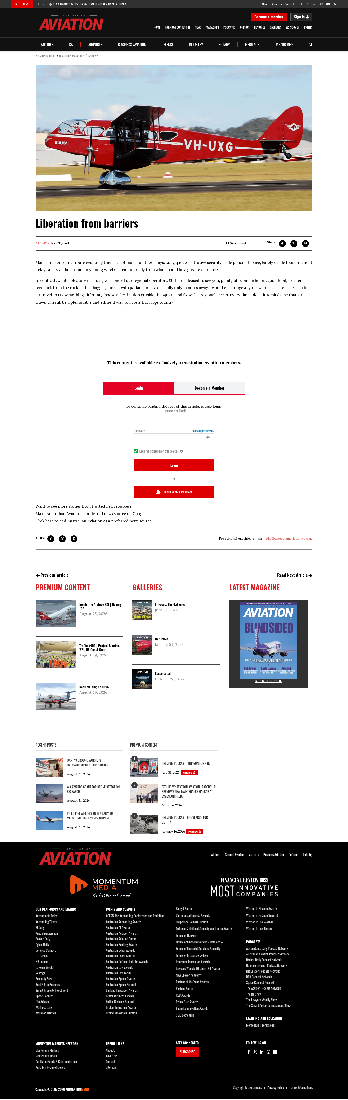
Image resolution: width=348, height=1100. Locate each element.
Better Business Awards (120, 995)
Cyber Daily (42, 944)
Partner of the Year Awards (192, 981)
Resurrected (163, 673)
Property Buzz (44, 978)
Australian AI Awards (118, 927)
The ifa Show (253, 993)
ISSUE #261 (94, 56)
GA (71, 44)
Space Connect (44, 995)
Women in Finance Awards (261, 908)
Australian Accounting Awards (123, 921)
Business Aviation (132, 44)
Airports (95, 44)
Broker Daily (43, 938)
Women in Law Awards (259, 921)
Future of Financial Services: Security (198, 948)
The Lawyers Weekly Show (261, 999)
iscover (294, 27)
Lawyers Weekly (45, 967)
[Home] (75, 856)
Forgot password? (203, 431)
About (265, 4)
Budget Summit (185, 908)
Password (139, 431)
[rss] (335, 4)
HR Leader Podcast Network (263, 971)
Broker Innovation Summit (121, 1012)
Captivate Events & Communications (57, 1061)
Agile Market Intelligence (50, 1067)
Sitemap (111, 1067)
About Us (111, 1050)
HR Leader (42, 961)
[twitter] (308, 4)
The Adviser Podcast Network (263, 988)
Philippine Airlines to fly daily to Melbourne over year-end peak (90, 815)
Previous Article (54, 575)
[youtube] (328, 4)
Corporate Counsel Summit (192, 921)
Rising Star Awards (187, 1001)
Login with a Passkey (178, 491)
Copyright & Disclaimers (247, 1087)
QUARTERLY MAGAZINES (71, 56)
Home (157, 27)
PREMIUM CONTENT (46, 56)
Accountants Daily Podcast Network (267, 948)
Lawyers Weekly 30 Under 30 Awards (198, 968)
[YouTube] (275, 1052)
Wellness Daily (44, 1007)
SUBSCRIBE (187, 1051)
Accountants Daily (46, 915)
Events (308, 27)
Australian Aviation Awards (122, 933)
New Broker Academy (188, 975)
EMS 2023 (161, 638)
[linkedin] (315, 4)
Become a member (268, 17)
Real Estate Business (48, 984)
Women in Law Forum (259, 928)
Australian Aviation (47, 933)
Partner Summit (185, 988)
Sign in (299, 17)
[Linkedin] (261, 1052)
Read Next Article (292, 575)
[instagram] (321, 4)
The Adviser (42, 1001)
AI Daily (40, 927)
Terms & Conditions (301, 1087)
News (198, 27)
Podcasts (229, 27)
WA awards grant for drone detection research (93, 789)
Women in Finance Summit (262, 915)
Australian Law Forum (119, 972)
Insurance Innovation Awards (193, 961)
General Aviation (234, 854)
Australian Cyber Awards (120, 950)
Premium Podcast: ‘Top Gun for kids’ (186, 763)
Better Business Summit (120, 1001)
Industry (196, 44)
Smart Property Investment (52, 990)
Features (259, 27)
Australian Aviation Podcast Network (267, 953)
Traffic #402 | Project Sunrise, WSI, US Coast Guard (99, 647)
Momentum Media (46, 1055)
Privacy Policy (275, 1087)
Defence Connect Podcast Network (266, 965)
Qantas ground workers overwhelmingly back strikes (87, 4)
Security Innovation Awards (192, 1008)
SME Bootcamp (185, 1015)
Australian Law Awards (119, 967)
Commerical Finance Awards (193, 915)
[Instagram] (268, 1052)
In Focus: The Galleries (170, 604)
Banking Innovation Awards (122, 990)
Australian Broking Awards (121, 944)
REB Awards (183, 995)
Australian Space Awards (120, 978)
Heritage (252, 44)
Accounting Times (46, 921)
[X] (255, 1052)
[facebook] (301, 4)
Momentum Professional (260, 1025)
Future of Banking (186, 935)
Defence (167, 44)
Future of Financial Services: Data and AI (199, 941)
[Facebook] (248, 1052)
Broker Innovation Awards (121, 1007)
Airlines (47, 44)
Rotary (224, 44)
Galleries (275, 27)
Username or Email (174, 410)
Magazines (212, 27)
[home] (71, 22)
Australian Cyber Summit (121, 955)
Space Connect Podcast (260, 982)
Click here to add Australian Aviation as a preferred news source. (94, 521)
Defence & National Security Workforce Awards (204, 928)
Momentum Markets (47, 1050)
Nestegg (40, 972)
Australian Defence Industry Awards (127, 961)
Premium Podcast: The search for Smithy (185, 819)
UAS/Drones (284, 44)
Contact (289, 4)
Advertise (277, 4)
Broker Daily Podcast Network (264, 959)
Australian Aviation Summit (122, 938)
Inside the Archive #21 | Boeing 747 (100, 606)
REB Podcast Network (259, 976)
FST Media (42, 955)
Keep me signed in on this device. (158, 451)
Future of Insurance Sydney (192, 955)
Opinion (245, 27)
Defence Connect (46, 950)
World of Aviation (46, 1012)
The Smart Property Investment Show (268, 1005)
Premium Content (176, 27)
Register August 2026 (94, 686)
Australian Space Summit (121, 984)
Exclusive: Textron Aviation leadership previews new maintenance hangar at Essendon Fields (189, 791)
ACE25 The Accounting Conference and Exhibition (135, 915)
